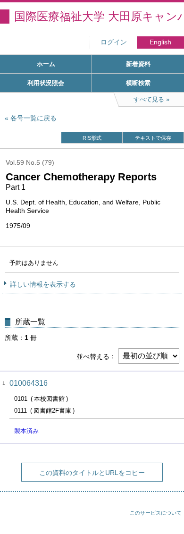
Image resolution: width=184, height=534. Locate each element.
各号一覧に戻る (33, 118)
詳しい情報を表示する (43, 284)
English (160, 42)
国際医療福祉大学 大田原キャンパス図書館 (99, 16)
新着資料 (138, 64)
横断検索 (138, 82)
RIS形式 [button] (92, 138)
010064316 (28, 383)
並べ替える (92, 356)
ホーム (46, 64)
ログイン (113, 42)
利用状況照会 (45, 82)
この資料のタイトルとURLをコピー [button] (92, 472)
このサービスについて (156, 513)
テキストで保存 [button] (153, 138)
